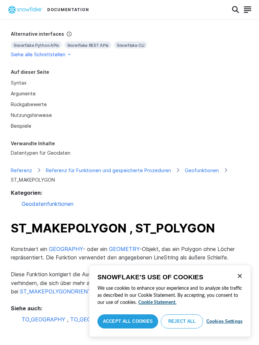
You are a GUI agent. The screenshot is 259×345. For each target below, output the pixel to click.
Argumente (23, 93)
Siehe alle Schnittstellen (38, 54)
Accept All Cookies (128, 321)
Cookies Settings (224, 321)
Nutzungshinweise (31, 115)
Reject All (182, 321)
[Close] (239, 276)
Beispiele (21, 126)
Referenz (21, 170)
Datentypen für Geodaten (40, 153)
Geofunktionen (202, 170)
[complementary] (129, 44)
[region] (170, 301)
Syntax (19, 83)
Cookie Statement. (157, 302)
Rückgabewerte (29, 104)
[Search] (235, 9)
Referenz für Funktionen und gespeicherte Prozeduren (108, 170)
